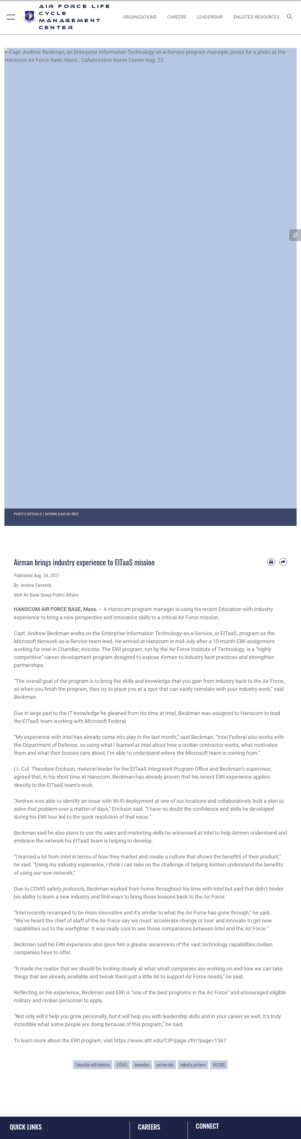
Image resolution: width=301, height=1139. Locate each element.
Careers (149, 1126)
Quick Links (26, 1126)
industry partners (193, 1065)
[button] (9, 17)
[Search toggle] (291, 17)
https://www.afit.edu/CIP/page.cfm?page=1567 (170, 1040)
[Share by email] (283, 562)
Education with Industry (93, 1065)
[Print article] (271, 562)
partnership (164, 1065)
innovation (141, 1065)
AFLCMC (219, 1065)
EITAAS (122, 1065)
